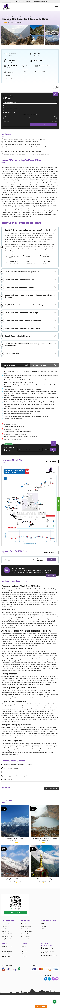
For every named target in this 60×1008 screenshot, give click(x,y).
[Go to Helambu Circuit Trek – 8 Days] (45, 861)
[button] (30, 764)
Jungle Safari (4, 929)
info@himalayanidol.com (40, 1)
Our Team (23, 949)
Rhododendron (33, 154)
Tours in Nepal (5, 926)
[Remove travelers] (4, 117)
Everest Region (10, 16)
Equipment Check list (27, 934)
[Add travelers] (55, 117)
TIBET (42, 929)
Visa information (25, 939)
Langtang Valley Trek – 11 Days (15, 838)
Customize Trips (25, 929)
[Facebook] (45, 979)
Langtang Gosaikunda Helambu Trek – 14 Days (45, 838)
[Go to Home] (6, 5)
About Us (23, 946)
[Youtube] (57, 979)
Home (2, 16)
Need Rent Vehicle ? (6, 956)
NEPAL (43, 924)
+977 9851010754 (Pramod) (22, 1)
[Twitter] (49, 979)
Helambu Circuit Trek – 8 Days (45, 879)
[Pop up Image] (15, 35)
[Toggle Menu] (56, 6)
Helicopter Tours (5, 931)
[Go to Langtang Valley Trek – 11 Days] (15, 820)
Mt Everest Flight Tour (7, 934)
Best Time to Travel (26, 931)
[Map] (57, 87)
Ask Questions (15, 912)
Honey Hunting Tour (6, 939)
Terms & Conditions (6, 951)
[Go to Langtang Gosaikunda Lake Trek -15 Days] (15, 861)
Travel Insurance (25, 936)
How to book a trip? (6, 946)
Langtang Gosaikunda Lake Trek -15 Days (15, 879)
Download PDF (51, 461)
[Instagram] (53, 979)
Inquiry (47, 449)
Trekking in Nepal (6, 924)
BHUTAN (43, 926)
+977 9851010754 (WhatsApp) (48, 952)
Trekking (19, 16)
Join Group (51, 559)
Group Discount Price (24, 449)
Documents (24, 951)
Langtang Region (28, 16)
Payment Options (6, 949)
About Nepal (24, 924)
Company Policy (5, 954)
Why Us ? (23, 954)
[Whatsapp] (54, 1002)
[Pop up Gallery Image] (37, 29)
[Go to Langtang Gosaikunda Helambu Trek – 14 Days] (45, 820)
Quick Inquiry (51, 575)
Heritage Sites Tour (6, 936)
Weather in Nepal (26, 926)
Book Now (53, 450)
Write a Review (52, 788)
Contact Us (24, 956)
